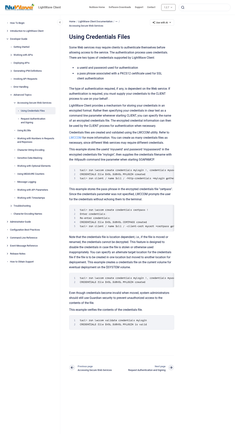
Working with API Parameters (32, 189)
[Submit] (183, 7)
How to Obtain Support (22, 261)
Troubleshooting (22, 205)
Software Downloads (120, 7)
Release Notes (17, 253)
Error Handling (21, 86)
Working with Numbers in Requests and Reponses (35, 140)
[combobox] (204, 7)
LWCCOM (75, 137)
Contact (151, 7)
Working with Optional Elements (34, 165)
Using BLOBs (24, 130)
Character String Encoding (30, 150)
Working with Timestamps (31, 197)
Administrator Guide (20, 221)
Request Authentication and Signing (33, 120)
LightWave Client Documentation (95, 21)
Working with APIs (23, 54)
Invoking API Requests (25, 78)
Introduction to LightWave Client (26, 31)
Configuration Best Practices (25, 229)
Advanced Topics (23, 94)
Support (139, 7)
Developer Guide (18, 38)
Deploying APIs (22, 62)
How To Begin (17, 23)
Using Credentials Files (33, 110)
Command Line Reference (23, 237)
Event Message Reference (24, 245)
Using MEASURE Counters (30, 173)
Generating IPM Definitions (28, 70)
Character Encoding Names (28, 213)
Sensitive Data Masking (29, 157)
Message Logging (26, 181)
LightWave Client (49, 7)
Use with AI (162, 22)
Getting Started (21, 46)
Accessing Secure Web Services (34, 102)
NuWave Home (97, 7)
